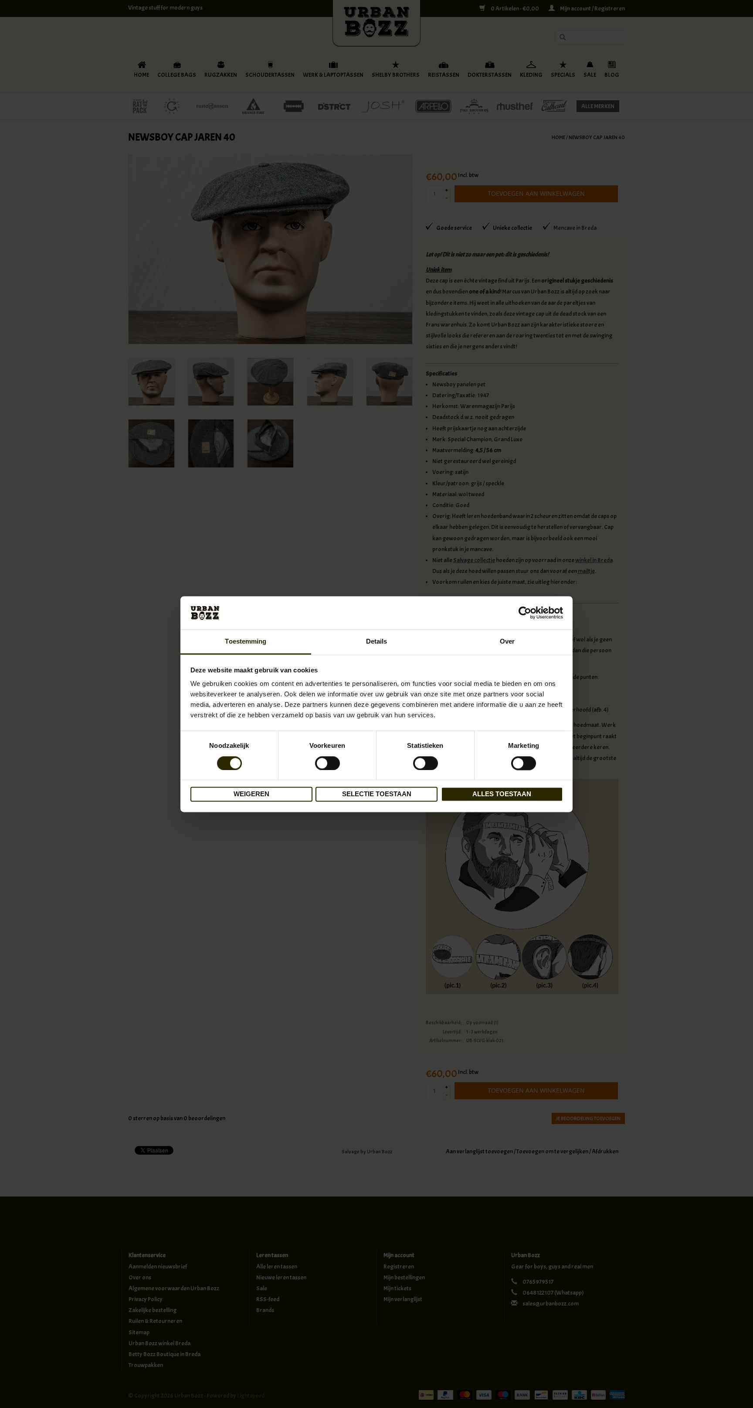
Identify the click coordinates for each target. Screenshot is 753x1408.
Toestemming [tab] (245, 641)
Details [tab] (376, 641)
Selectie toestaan (376, 794)
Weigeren (251, 794)
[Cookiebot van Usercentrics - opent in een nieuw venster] (525, 612)
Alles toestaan (501, 794)
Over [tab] (507, 641)
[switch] (327, 763)
